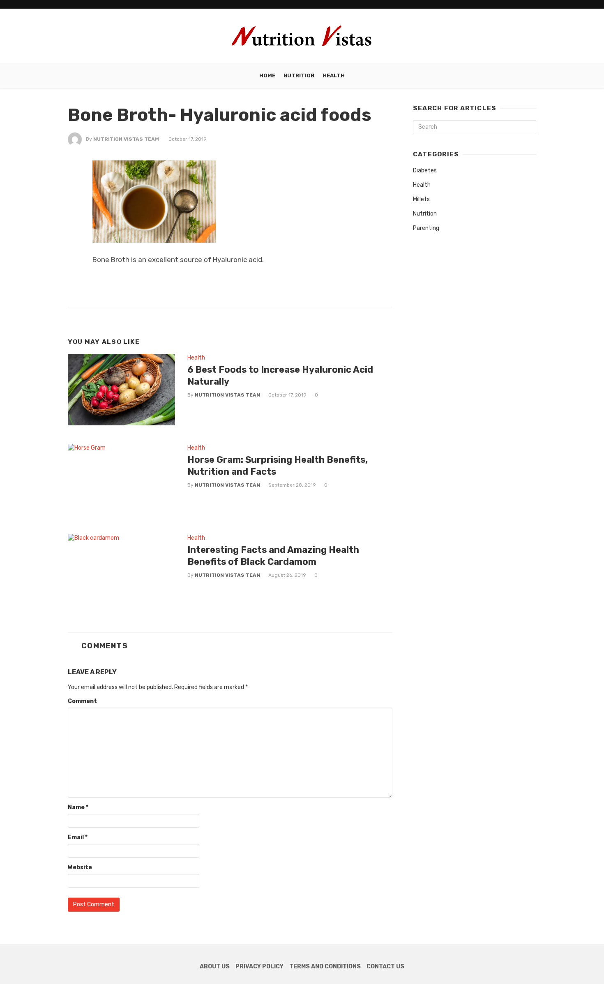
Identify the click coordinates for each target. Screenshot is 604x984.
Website (80, 867)
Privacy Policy (259, 966)
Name (78, 807)
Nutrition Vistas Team (126, 139)
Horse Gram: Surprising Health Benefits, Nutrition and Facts (277, 465)
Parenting (426, 228)
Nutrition (299, 75)
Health (334, 75)
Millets (421, 199)
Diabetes (425, 170)
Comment (82, 701)
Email (78, 837)
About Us (215, 966)
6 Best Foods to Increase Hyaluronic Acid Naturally (280, 375)
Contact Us (385, 966)
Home (267, 75)
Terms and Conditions (325, 966)
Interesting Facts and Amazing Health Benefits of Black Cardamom (273, 555)
